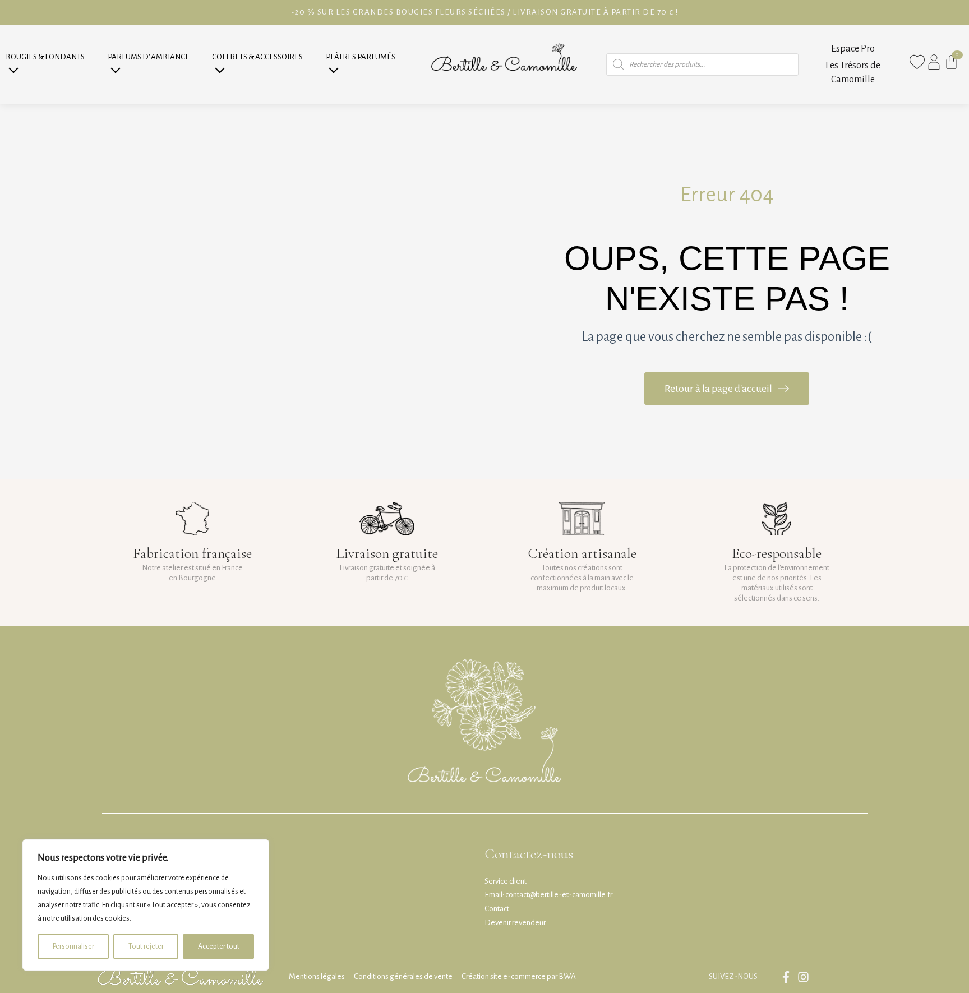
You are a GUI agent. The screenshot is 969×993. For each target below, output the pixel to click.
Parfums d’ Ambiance (149, 57)
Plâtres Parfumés (360, 57)
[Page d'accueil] (504, 65)
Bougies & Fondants (45, 57)
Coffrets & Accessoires (257, 57)
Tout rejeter (146, 946)
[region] (145, 905)
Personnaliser (73, 946)
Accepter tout (218, 946)
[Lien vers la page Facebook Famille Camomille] (788, 977)
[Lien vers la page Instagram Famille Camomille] (806, 977)
